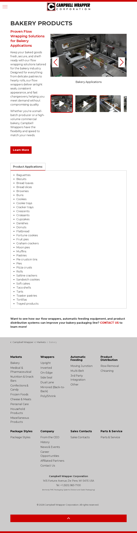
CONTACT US (109, 322)
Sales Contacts (80, 437)
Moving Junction (82, 366)
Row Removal (110, 366)
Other (75, 384)
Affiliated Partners (52, 460)
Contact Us (47, 465)
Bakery (15, 363)
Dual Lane (47, 382)
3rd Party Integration (78, 377)
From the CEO (49, 437)
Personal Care (19, 404)
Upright (45, 363)
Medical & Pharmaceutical (20, 369)
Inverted (46, 367)
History (45, 442)
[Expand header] (5, 7)
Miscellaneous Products (19, 419)
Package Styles (20, 437)
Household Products (17, 411)
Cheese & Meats (20, 399)
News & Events (50, 447)
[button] (55, 62)
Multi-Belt (77, 370)
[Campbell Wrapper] (68, 7)
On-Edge (46, 372)
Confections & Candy (19, 387)
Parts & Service (110, 437)
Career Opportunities (49, 453)
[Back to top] (68, 518)
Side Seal (46, 377)
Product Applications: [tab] (28, 166)
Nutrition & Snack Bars (21, 378)
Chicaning (107, 370)
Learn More (21, 150)
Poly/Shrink (48, 396)
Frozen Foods (19, 394)
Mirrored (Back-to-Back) (52, 389)
